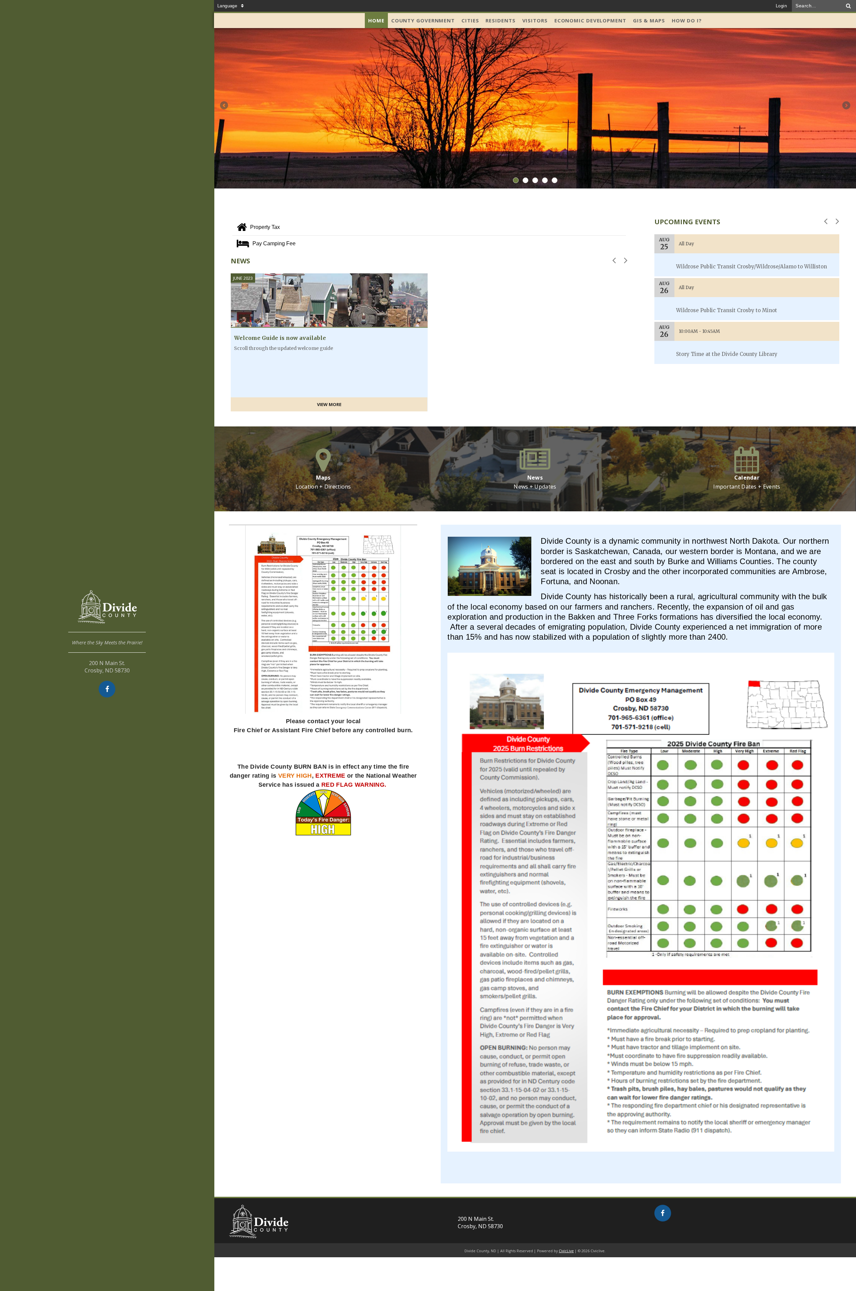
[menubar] (535, 20)
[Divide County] (107, 611)
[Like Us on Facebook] (107, 689)
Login (781, 5)
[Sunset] (535, 108)
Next (846, 105)
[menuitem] (376, 20)
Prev (224, 105)
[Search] (849, 6)
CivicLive (566, 1251)
